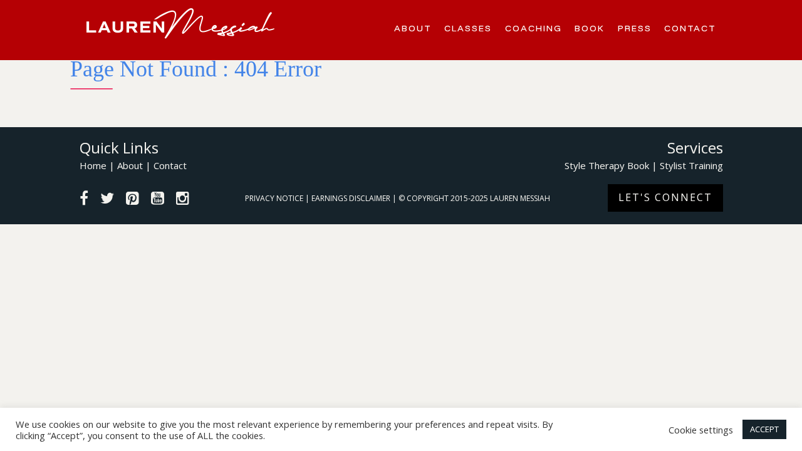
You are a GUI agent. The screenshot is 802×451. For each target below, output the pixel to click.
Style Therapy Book (607, 165)
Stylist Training (691, 165)
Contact (690, 28)
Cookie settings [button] (701, 429)
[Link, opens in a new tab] (84, 200)
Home (93, 165)
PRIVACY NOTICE (275, 198)
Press (635, 28)
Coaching (533, 28)
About (413, 28)
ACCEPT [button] (764, 429)
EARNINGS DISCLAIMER (351, 198)
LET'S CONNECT (665, 197)
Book (590, 28)
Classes (468, 28)
